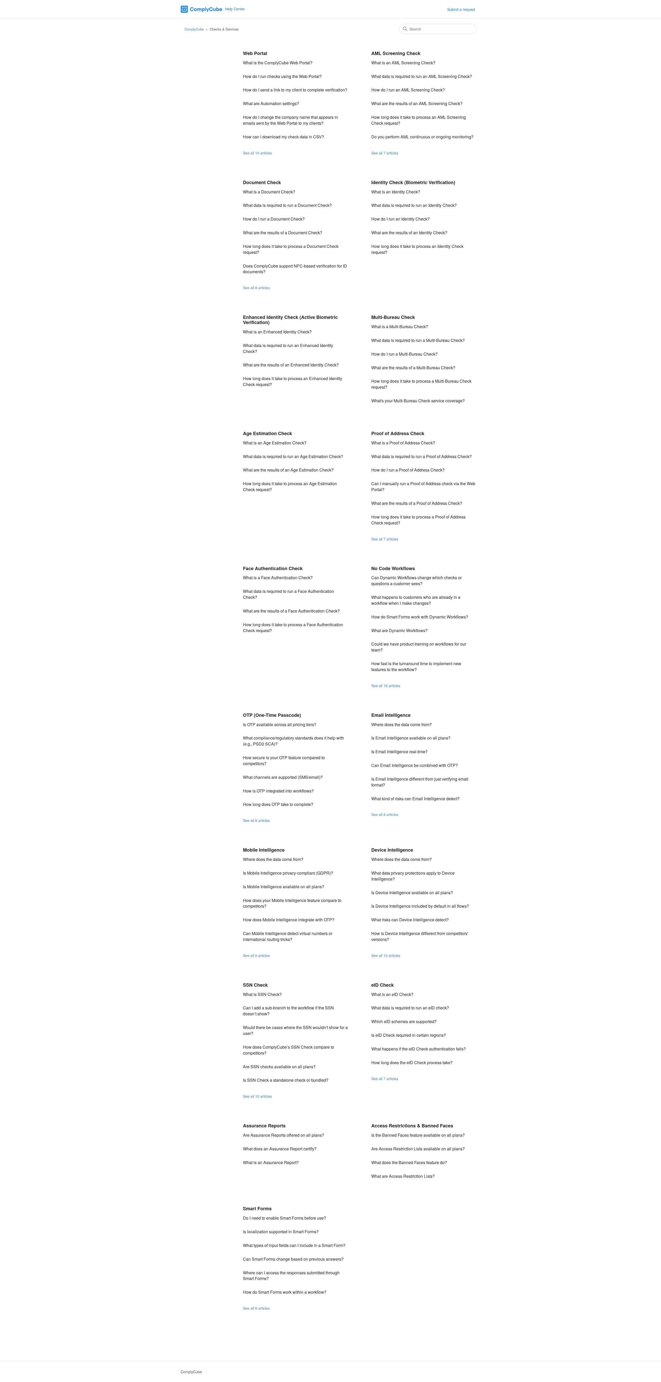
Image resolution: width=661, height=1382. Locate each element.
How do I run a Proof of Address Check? (408, 470)
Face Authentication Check (273, 568)
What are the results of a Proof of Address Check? (416, 503)
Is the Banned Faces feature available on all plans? (418, 1135)
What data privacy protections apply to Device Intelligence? (413, 876)
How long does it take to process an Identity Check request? (417, 249)
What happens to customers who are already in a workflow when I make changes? (415, 600)
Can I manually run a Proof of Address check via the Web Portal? (423, 486)
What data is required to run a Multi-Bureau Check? (418, 340)
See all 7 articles (384, 152)
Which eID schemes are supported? (404, 1021)
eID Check (382, 984)
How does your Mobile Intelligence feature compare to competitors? (292, 903)
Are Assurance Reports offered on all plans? (283, 1135)
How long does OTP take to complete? (278, 804)
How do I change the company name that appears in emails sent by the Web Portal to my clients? (290, 120)
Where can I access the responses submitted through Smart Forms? (291, 1276)
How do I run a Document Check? (274, 219)
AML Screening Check (395, 53)
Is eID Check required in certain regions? (408, 1035)
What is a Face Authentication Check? (278, 577)
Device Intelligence (392, 849)
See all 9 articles (256, 955)
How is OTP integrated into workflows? (278, 791)
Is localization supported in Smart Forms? (281, 1232)
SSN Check (255, 984)
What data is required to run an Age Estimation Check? (293, 456)
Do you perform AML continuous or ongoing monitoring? (422, 137)
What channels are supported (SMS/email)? (283, 777)
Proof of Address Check (397, 433)
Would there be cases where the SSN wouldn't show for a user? (295, 1030)
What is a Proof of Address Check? (403, 443)
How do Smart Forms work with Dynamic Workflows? (419, 617)
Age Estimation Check (267, 433)
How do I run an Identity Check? (400, 219)
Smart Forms (257, 1208)
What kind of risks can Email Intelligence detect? (415, 799)
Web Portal (255, 53)
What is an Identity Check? (395, 192)
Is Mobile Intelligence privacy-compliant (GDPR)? (288, 873)
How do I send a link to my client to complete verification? (295, 90)
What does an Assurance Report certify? (280, 1149)
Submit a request (461, 9)
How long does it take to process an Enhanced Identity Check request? (292, 381)
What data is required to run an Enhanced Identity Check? (288, 348)
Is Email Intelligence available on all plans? (411, 738)
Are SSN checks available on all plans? (279, 1067)
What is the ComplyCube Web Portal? (277, 63)
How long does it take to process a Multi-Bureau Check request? (421, 384)
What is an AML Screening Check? (403, 63)
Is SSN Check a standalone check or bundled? (285, 1080)
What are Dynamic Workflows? (399, 630)
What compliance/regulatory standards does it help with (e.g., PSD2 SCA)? (293, 741)
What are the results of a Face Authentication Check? (291, 611)
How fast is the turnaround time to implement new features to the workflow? (416, 666)
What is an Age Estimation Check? (274, 443)
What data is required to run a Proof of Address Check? (421, 456)
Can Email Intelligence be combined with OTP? (414, 765)
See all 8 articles (256, 287)
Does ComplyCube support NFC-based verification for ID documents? (295, 269)
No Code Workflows (393, 568)
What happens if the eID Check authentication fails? (418, 1049)
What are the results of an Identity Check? (409, 232)
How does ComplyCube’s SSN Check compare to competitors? (288, 1050)
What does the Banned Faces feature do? (409, 1162)
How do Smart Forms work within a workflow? (284, 1292)
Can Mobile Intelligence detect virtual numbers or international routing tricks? (287, 936)
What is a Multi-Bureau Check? (399, 326)
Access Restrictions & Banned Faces (412, 1125)
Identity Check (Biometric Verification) (413, 182)
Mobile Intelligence (264, 849)
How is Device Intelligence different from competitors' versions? (419, 936)
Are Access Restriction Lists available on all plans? (418, 1149)
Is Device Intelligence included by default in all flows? (420, 906)
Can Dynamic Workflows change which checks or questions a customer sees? (416, 580)
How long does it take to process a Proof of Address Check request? (418, 520)
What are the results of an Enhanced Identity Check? (291, 365)
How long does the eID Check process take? (412, 1062)
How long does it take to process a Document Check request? (291, 249)
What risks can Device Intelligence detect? (410, 920)
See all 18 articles (385, 685)
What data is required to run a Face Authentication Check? (288, 594)
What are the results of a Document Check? (282, 232)
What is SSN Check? (262, 994)
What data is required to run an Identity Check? (414, 205)
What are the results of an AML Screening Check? (416, 103)
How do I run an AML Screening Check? (408, 90)
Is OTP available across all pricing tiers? (279, 724)
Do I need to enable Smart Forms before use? (284, 1218)
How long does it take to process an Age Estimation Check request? (290, 486)
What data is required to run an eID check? (410, 1008)
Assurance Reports (264, 1125)
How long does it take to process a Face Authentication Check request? (293, 627)
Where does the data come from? (401, 724)
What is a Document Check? (269, 192)
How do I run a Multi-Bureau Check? (404, 354)
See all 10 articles (257, 152)
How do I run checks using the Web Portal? (282, 76)
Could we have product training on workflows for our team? (418, 647)
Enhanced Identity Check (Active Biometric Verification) (290, 320)
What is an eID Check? (392, 994)
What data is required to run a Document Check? (287, 205)
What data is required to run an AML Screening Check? (421, 76)
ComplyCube (194, 29)
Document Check (262, 182)
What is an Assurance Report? (271, 1162)
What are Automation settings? (271, 103)
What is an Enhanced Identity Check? (277, 332)
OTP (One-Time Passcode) (272, 715)
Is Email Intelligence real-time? (399, 752)
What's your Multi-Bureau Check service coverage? (418, 401)
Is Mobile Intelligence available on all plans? (283, 887)
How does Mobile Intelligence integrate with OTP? (288, 920)
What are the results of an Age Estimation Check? (288, 470)
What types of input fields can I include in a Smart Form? (294, 1245)
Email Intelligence (391, 715)
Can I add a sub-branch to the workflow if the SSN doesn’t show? (288, 1011)
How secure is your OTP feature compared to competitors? (284, 760)
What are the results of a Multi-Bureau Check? (413, 368)
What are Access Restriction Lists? (403, 1176)
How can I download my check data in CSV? (283, 137)
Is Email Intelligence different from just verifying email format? (419, 782)
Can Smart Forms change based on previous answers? (293, 1259)
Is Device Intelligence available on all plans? (412, 893)
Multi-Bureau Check (393, 317)
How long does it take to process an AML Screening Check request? (418, 120)
